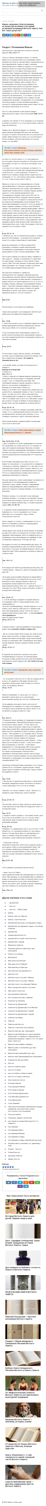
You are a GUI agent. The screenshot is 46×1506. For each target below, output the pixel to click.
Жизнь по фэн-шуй (11, 3)
